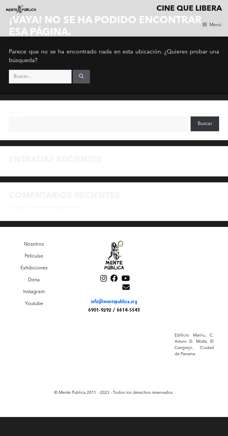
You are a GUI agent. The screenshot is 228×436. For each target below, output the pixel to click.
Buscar (16, 112)
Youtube (34, 303)
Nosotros (34, 244)
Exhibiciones (34, 268)
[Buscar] (81, 76)
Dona (34, 280)
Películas (34, 256)
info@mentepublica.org (114, 301)
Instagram (34, 292)
